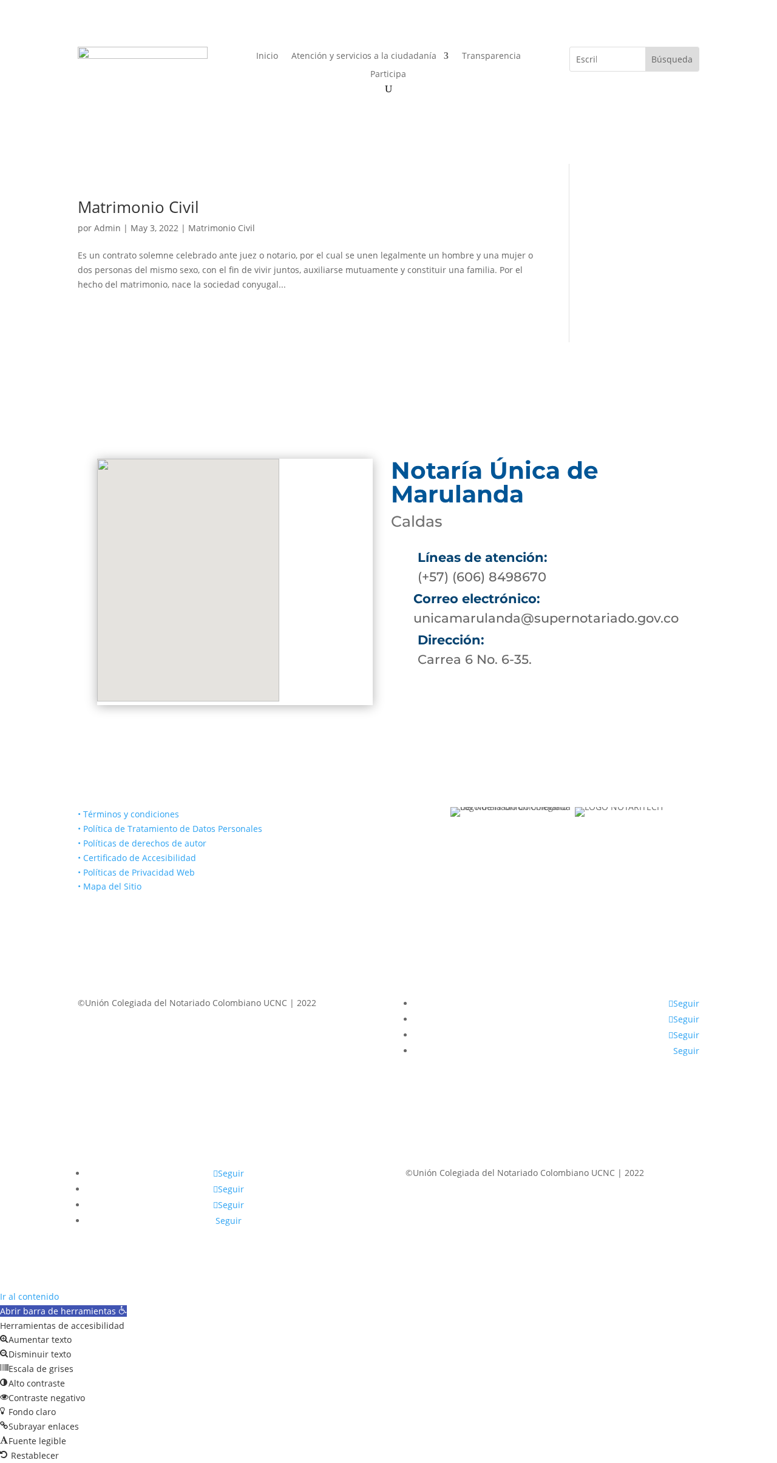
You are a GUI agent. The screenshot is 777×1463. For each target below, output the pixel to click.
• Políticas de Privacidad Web (136, 872)
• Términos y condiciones (128, 814)
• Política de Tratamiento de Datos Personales (170, 828)
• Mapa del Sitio (111, 886)
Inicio (267, 56)
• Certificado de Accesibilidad (137, 857)
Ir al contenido (29, 1296)
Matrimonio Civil (138, 207)
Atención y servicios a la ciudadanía (363, 56)
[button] (63, 1311)
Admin (107, 228)
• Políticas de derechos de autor (142, 843)
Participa (388, 74)
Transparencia (491, 56)
